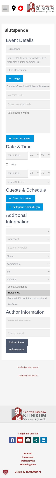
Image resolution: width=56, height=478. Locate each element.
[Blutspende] (28, 293)
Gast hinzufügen (22, 198)
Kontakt (28, 453)
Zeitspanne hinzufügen (26, 207)
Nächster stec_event (28, 375)
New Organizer (22, 138)
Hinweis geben (28, 464)
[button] (5, 8)
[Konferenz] (28, 304)
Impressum (28, 457)
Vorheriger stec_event (28, 367)
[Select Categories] (28, 287)
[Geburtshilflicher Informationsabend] (28, 298)
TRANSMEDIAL (33, 471)
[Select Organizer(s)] (28, 113)
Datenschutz (28, 460)
